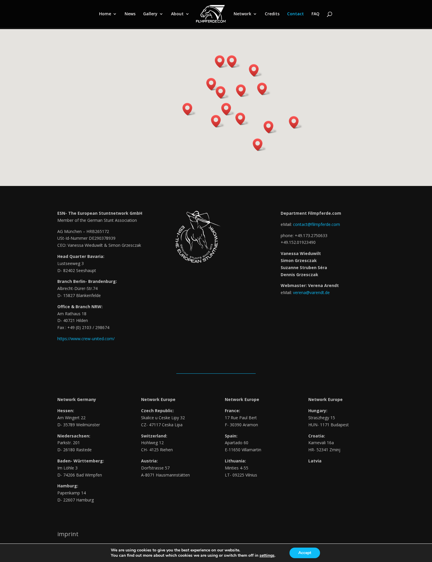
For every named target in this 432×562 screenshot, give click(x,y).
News (130, 14)
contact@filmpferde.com (316, 224)
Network (242, 14)
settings (266, 555)
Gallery (150, 14)
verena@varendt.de (311, 292)
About (177, 14)
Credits (272, 14)
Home (105, 14)
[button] (255, 70)
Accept (304, 553)
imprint (67, 534)
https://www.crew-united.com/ (86, 338)
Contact (295, 14)
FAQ (315, 14)
